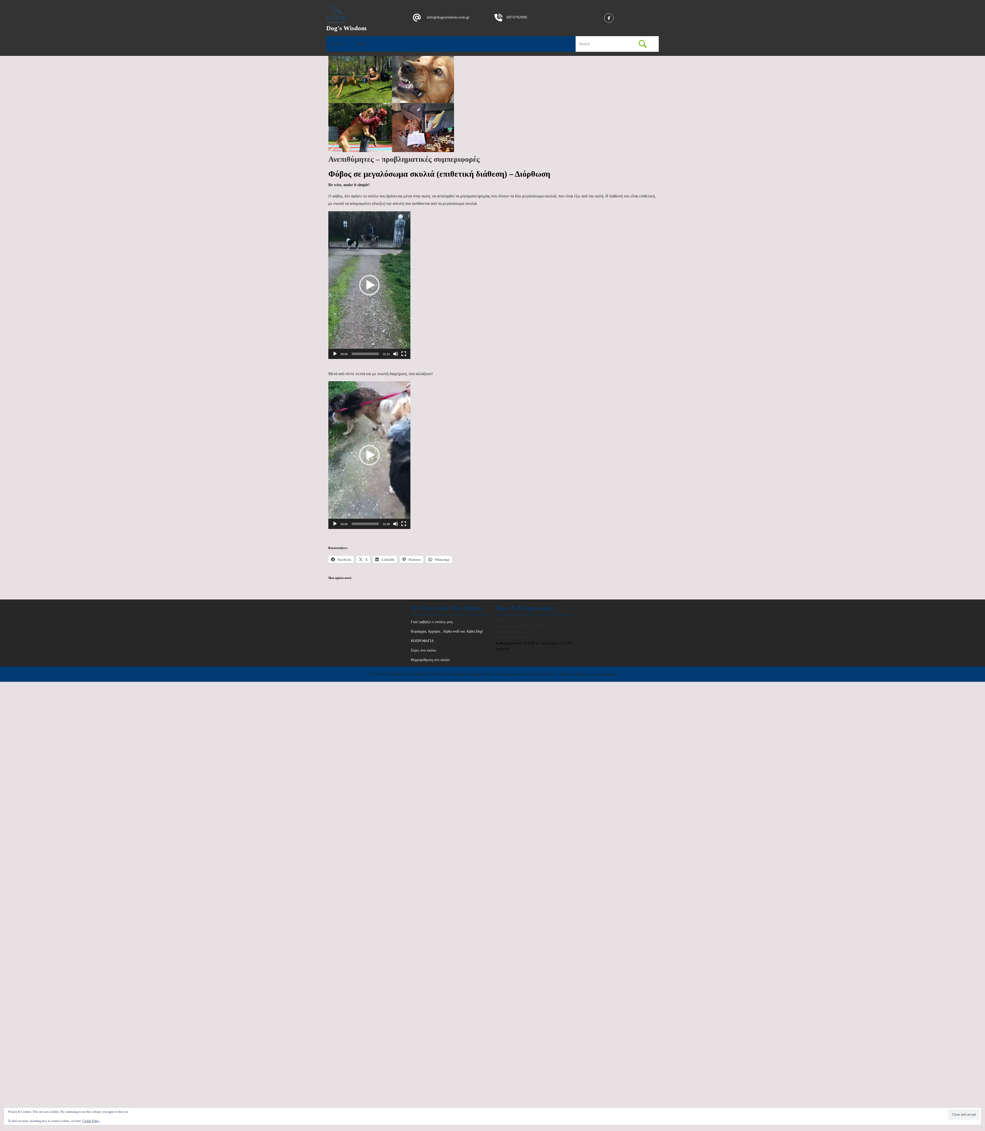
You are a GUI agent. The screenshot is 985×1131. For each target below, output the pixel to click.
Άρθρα (361, 44)
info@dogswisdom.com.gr (448, 17)
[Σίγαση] (395, 353)
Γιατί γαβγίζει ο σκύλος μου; (432, 622)
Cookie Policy (91, 1121)
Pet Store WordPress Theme (392, 674)
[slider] (365, 354)
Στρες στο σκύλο (423, 650)
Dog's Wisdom (346, 28)
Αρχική (338, 44)
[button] (369, 285)
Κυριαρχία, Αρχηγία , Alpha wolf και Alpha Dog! (447, 631)
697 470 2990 (507, 631)
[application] (369, 285)
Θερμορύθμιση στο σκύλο (430, 660)
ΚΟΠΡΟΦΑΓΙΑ (422, 641)
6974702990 (517, 17)
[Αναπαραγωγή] (335, 353)
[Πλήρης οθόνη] (403, 353)
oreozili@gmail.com (512, 637)
